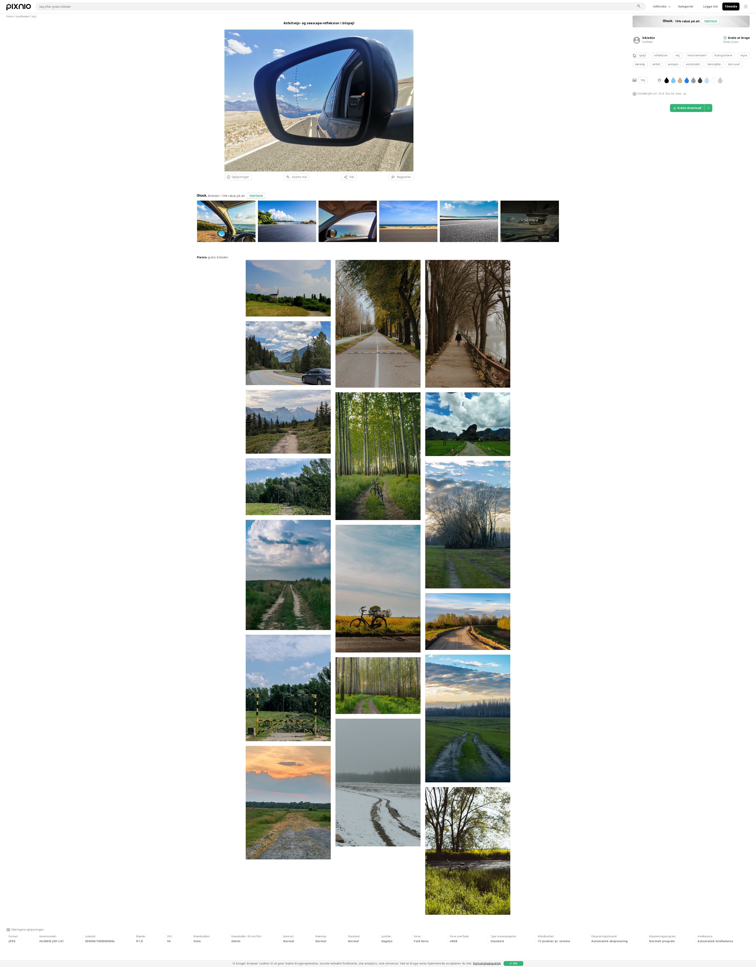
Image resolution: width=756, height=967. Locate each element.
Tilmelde (731, 6)
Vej (643, 80)
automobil (693, 64)
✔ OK (513, 963)
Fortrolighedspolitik (487, 963)
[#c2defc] (706, 80)
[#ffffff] (713, 80)
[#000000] (666, 80)
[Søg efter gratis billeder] (639, 6)
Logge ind (710, 6)
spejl (642, 55)
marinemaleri (697, 55)
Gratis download (689, 108)
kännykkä (714, 64)
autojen (673, 64)
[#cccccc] (720, 80)
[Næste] (409, 95)
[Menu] (746, 6)
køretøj (640, 64)
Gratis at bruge (739, 38)
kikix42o (648, 38)
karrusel (734, 64)
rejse (743, 55)
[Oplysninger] (684, 93)
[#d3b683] (680, 80)
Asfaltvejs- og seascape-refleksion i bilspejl (319, 23)
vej (678, 55)
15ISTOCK (256, 196)
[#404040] (700, 80)
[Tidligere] (228, 95)
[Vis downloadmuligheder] (708, 108)
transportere (723, 55)
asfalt (656, 64)
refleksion (661, 55)
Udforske (659, 6)
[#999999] (693, 80)
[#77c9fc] (673, 80)
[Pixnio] (18, 8)
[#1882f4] (686, 80)
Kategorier (686, 6)
